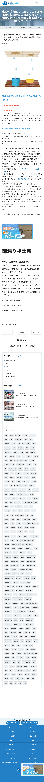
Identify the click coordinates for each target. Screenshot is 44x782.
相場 (19, 662)
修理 (6, 439)
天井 (13, 481)
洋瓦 (27, 448)
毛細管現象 (32, 637)
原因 (21, 439)
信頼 (36, 653)
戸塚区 (33, 511)
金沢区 (20, 511)
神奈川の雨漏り (13, 324)
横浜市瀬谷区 (27, 599)
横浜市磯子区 (19, 590)
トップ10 (26, 473)
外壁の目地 (19, 477)
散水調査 (34, 674)
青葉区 (6, 519)
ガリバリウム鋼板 (25, 582)
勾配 (18, 540)
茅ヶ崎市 (7, 536)
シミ (11, 485)
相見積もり (24, 666)
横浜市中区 (27, 586)
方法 (11, 460)
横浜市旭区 (26, 578)
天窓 (6, 477)
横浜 (6, 435)
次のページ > (36, 332)
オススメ (27, 674)
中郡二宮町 (16, 557)
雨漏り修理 (24, 460)
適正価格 (7, 658)
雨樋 (34, 444)
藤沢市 (6, 532)
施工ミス (15, 498)
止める (6, 679)
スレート (31, 624)
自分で (13, 444)
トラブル (32, 469)
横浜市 (24, 502)
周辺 (14, 448)
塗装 (29, 490)
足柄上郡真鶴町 (9, 574)
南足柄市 (7, 548)
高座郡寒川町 (8, 553)
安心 (20, 683)
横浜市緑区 (8, 599)
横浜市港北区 (8, 595)
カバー (35, 641)
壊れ (29, 444)
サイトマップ (33, 762)
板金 (31, 439)
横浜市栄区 (8, 603)
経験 (31, 494)
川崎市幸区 (17, 607)
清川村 (6, 628)
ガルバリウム (8, 624)
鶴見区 (6, 506)
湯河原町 (18, 578)
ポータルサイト (26, 662)
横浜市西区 (19, 586)
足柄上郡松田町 (31, 561)
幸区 (29, 519)
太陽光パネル (8, 452)
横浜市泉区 (16, 603)
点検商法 (21, 649)
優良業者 (7, 653)
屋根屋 (13, 674)
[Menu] (40, 3)
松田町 (6, 565)
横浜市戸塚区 (23, 595)
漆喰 (6, 632)
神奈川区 (30, 502)
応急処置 (27, 511)
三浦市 (25, 536)
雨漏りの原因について (19, 611)
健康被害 (16, 485)
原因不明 (12, 456)
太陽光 (32, 448)
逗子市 (13, 536)
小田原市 (13, 532)
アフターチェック (9, 464)
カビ (6, 485)
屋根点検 (23, 670)
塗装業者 (30, 653)
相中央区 (7, 637)
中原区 (34, 519)
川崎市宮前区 (31, 611)
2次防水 (25, 645)
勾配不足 (23, 540)
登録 (6, 666)
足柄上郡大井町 (15, 561)
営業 (13, 658)
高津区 (6, 523)
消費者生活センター (24, 179)
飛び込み (14, 649)
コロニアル (35, 490)
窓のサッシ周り (12, 469)
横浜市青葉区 (24, 603)
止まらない (14, 637)
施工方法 (21, 628)
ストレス (7, 490)
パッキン (12, 477)
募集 (34, 662)
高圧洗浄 (16, 641)
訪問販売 (7, 649)
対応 (11, 683)
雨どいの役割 (13, 632)
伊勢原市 (30, 540)
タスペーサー (8, 641)
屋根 (3, 324)
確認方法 (34, 658)
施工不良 (32, 452)
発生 (29, 670)
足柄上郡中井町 (31, 557)
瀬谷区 (22, 515)
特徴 (13, 653)
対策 (27, 649)
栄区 (27, 515)
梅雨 (6, 670)
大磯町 (29, 553)
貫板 (34, 628)
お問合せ (16, 582)
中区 (16, 506)
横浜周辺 (16, 460)
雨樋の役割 (13, 569)
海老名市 (24, 544)
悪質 (30, 645)
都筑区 (12, 519)
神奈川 (16, 439)
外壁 (7, 367)
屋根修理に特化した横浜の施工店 (13, 301)
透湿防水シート (16, 544)
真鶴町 (17, 574)
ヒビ (27, 452)
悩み (25, 683)
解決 (18, 494)
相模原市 (30, 523)
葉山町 (35, 548)
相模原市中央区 (27, 616)
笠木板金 (20, 527)
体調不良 (31, 485)
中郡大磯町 (23, 553)
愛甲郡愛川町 (17, 624)
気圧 (26, 637)
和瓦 (22, 448)
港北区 (15, 595)
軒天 (26, 532)
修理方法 (29, 456)
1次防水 (19, 645)
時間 (22, 574)
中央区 (37, 523)
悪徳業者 (19, 653)
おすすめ (20, 674)
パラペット (8, 498)
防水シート (23, 498)
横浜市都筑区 (33, 603)
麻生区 (24, 523)
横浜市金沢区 (29, 590)
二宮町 (22, 557)
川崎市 (24, 519)
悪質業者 (32, 649)
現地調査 (35, 456)
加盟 (14, 662)
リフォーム (32, 435)
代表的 (18, 464)
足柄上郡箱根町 (23, 569)
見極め (27, 658)
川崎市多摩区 (8, 611)
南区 (21, 506)
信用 (22, 658)
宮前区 (18, 523)
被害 (11, 502)
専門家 (18, 481)
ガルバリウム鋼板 (9, 586)
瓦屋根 (21, 620)
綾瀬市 (13, 548)
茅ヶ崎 (31, 532)
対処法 (34, 670)
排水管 (26, 469)
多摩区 (12, 523)
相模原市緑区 (17, 616)
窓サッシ (7, 481)
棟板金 (6, 473)
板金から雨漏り (30, 620)
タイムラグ (28, 574)
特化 (36, 502)
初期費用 (12, 666)
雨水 (6, 456)
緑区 (16, 515)
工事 (16, 679)
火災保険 (8, 373)
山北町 (22, 565)
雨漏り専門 (35, 498)
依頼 (6, 683)
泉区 (32, 515)
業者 (33, 679)
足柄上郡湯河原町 (9, 578)
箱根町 (31, 569)
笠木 (12, 473)
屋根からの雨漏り (17, 599)
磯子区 (14, 511)
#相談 (26, 346)
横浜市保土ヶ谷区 (9, 590)
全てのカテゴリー (11, 360)
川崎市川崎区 (8, 607)
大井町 (22, 561)
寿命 (22, 641)
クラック (27, 477)
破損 (30, 641)
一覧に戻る (22, 332)
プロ (29, 498)
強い (28, 481)
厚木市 (6, 540)
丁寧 (28, 679)
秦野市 (37, 536)
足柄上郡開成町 (31, 565)
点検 (11, 670)
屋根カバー (13, 628)
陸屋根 (6, 527)
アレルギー (24, 485)
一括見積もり (32, 666)
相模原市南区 (8, 620)
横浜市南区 (35, 586)
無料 (18, 666)
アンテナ (16, 452)
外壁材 (33, 477)
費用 (31, 506)
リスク (25, 632)
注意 (34, 632)
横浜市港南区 (32, 595)
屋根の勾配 (8, 557)
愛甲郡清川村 (8, 582)
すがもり (16, 670)
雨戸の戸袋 (33, 473)
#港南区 (12, 346)
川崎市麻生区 (8, 616)
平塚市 (26, 527)
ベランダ (29, 464)
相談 (15, 683)
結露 (13, 645)
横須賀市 (13, 527)
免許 (18, 658)
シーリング (17, 502)
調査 (6, 460)
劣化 (12, 679)
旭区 (12, 515)
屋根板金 (28, 628)
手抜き (19, 536)
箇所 (23, 464)
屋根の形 (20, 548)
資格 (25, 653)
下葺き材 (7, 544)
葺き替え (7, 645)
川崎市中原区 (25, 607)
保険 (11, 439)
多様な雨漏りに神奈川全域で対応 (13, 311)
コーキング (8, 448)
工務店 (33, 578)
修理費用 (7, 444)
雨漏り (11, 435)
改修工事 (12, 494)
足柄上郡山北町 (15, 565)
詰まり (24, 444)
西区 (12, 506)
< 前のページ (7, 332)
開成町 (6, 569)
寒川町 (15, 553)
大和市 (12, 540)
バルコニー (18, 473)
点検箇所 (36, 616)
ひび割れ (22, 679)
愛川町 (25, 624)
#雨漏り (19, 346)
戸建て (6, 324)
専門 (21, 637)
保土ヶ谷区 (8, 511)
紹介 (23, 481)
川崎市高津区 (34, 607)
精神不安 (14, 490)
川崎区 (18, 519)
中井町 (6, 561)
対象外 (15, 620)
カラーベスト (24, 494)
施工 (22, 452)
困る (26, 506)
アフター (31, 460)
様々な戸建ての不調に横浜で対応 (13, 306)
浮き (19, 444)
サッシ (31, 536)
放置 (20, 632)
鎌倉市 (32, 527)
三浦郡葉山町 (28, 548)
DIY (23, 456)
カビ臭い (7, 674)
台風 (6, 494)
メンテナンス (22, 490)
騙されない (8, 662)
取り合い (20, 532)
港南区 (6, 515)
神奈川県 (17, 435)
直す (6, 502)
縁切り (18, 456)
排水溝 (20, 469)
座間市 (31, 544)
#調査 (32, 346)
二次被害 (34, 481)
